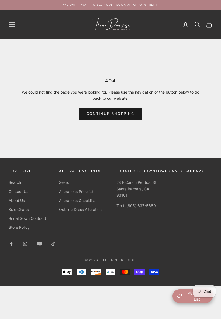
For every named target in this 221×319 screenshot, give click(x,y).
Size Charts (19, 209)
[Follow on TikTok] (53, 244)
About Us (17, 200)
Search (15, 182)
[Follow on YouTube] (39, 244)
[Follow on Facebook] (11, 244)
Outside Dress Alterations (81, 209)
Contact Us (18, 191)
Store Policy (19, 227)
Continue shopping (111, 113)
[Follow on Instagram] (25, 244)
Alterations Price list (76, 191)
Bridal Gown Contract (27, 218)
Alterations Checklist (77, 200)
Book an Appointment (137, 4)
